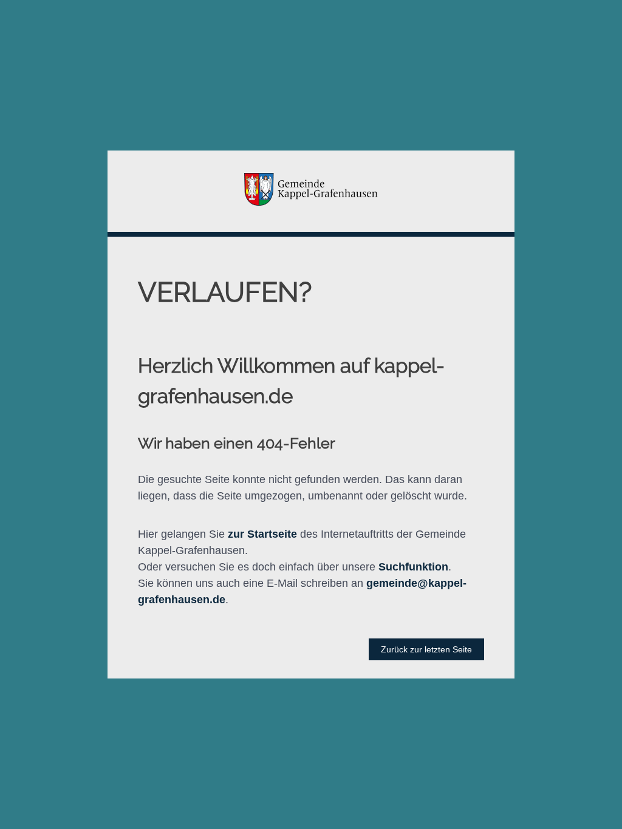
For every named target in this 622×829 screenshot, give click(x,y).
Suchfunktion (413, 567)
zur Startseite (262, 534)
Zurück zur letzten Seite (426, 649)
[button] (311, 191)
